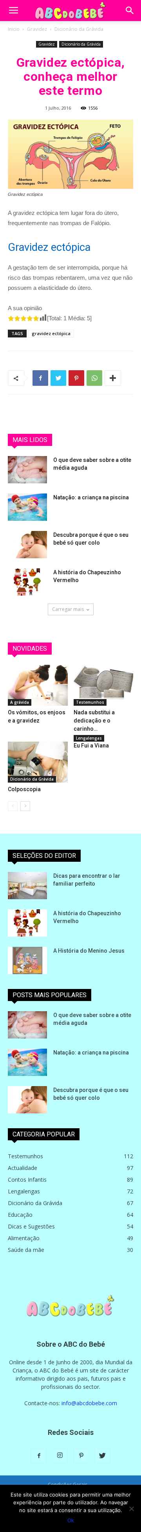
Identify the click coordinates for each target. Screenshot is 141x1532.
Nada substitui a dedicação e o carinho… (94, 720)
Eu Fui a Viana (91, 745)
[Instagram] (60, 1456)
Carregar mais (68, 609)
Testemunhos (90, 702)
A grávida (19, 702)
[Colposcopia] (38, 762)
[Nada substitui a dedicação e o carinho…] (104, 685)
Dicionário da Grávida (78, 29)
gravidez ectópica (51, 333)
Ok (70, 1520)
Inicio (14, 29)
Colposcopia (24, 789)
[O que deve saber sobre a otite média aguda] (27, 469)
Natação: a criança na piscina (91, 497)
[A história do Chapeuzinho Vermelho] (27, 582)
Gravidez (37, 29)
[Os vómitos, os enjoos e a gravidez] (38, 685)
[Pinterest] (81, 1456)
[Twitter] (102, 1456)
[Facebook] (39, 1456)
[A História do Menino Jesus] (27, 960)
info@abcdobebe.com (89, 1403)
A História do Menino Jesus (89, 951)
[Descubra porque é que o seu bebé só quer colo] (27, 544)
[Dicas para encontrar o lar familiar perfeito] (27, 885)
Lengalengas (89, 738)
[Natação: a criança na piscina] (27, 507)
